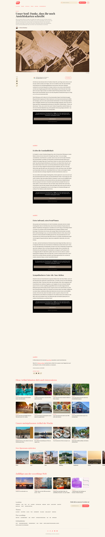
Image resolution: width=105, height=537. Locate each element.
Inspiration (18, 439)
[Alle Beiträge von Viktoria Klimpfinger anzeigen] (17, 28)
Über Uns (17, 517)
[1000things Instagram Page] (50, 531)
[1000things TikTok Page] (52, 531)
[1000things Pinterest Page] (57, 531)
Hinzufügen (68, 77)
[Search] (61, 3)
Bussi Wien (48, 360)
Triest (22, 506)
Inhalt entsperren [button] (52, 118)
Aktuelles (55, 439)
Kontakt (33, 517)
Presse (41, 523)
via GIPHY (35, 145)
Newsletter (83, 2)
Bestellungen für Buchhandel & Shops (51, 523)
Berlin (48, 504)
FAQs (37, 523)
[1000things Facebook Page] (55, 531)
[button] (17, 86)
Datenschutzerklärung (40, 517)
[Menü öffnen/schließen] (88, 3)
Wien (22, 504)
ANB (50, 517)
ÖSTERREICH (18, 504)
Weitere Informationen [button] (52, 121)
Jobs (29, 517)
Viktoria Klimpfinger (23, 27)
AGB (47, 517)
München (44, 504)
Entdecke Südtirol (28, 506)
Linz (28, 504)
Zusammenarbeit (24, 517)
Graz (26, 504)
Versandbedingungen (23, 523)
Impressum (54, 517)
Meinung (17, 11)
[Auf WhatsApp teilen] (17, 79)
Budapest (59, 504)
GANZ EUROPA (53, 504)
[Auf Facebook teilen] (17, 83)
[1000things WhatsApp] (48, 531)
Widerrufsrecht (32, 523)
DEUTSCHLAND (38, 504)
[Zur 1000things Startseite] (18, 2)
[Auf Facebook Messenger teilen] (17, 81)
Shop (17, 523)
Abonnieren (85, 505)
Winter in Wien (41, 363)
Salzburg (33, 504)
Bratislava (18, 506)
